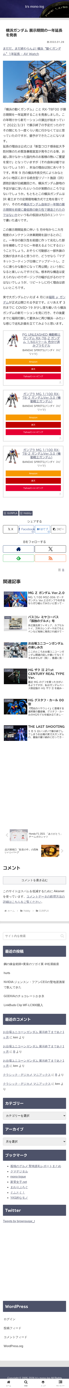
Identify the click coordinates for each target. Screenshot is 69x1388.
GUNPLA (12, 513)
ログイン (9, 1319)
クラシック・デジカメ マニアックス (27, 1074)
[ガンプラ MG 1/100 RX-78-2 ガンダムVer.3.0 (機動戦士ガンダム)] (12, 400)
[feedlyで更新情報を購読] (18, 558)
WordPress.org (13, 1346)
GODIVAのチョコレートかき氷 (24, 996)
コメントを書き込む (34, 880)
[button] (58, 529)
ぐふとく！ (17, 1192)
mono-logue (18, 1176)
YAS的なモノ (19, 1197)
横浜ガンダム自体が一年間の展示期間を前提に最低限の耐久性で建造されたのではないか (34, 209)
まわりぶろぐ (19, 1187)
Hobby (27, 513)
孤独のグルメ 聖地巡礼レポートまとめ (35, 1166)
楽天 (33, 369)
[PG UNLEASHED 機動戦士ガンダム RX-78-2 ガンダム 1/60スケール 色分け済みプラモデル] (12, 340)
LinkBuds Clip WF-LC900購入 (23, 1005)
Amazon (33, 362)
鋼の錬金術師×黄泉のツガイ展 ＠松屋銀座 (31, 964)
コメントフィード (15, 1337)
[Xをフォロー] (50, 549)
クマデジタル (19, 1171)
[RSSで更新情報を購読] (50, 558)
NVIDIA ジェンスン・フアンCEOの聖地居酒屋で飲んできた (34, 984)
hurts (7, 973)
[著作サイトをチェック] (18, 549)
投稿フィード (12, 1328)
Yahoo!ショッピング (33, 376)
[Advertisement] (34, 786)
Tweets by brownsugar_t (19, 1221)
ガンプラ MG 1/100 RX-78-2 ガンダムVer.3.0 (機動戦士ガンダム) (41, 398)
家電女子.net (18, 1181)
